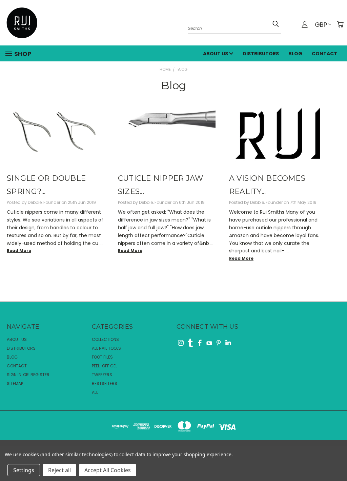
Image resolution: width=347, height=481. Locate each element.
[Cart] (340, 24)
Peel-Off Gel (104, 366)
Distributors (261, 53)
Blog (295, 53)
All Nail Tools (106, 348)
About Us (216, 53)
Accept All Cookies (107, 470)
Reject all (59, 470)
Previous (335, 454)
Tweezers (102, 375)
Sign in (14, 375)
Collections (105, 339)
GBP (321, 24)
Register (39, 375)
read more (19, 250)
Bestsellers (104, 383)
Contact (324, 53)
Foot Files (102, 357)
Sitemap (15, 383)
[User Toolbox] (304, 24)
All (95, 392)
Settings (23, 470)
